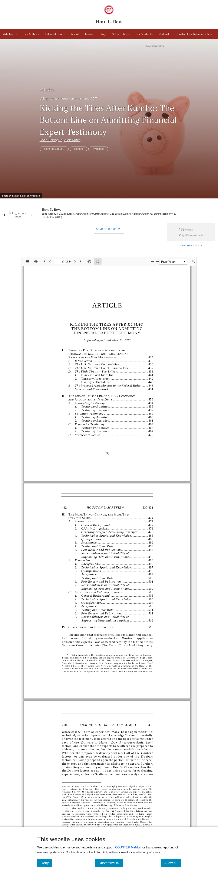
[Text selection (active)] (98, 261)
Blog (102, 34)
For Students (144, 34)
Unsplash (35, 195)
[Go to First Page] (44, 261)
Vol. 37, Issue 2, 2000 (54, 98)
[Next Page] (74, 261)
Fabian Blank (19, 195)
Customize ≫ (111, 862)
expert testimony (54, 148)
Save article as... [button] (108, 229)
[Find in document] (193, 261)
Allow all (172, 862)
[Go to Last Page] (80, 261)
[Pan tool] (89, 261)
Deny (46, 862)
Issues (89, 34)
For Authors (31, 34)
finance (78, 148)
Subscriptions (120, 34)
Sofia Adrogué (51, 140)
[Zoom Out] (152, 261)
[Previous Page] (50, 261)
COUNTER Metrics (128, 847)
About (75, 34)
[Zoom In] (157, 261)
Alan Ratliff (72, 140)
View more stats (190, 245)
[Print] (36, 261)
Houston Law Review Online (193, 34)
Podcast (164, 34)
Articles (8, 34)
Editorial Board (55, 34)
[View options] (27, 261)
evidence (98, 148)
